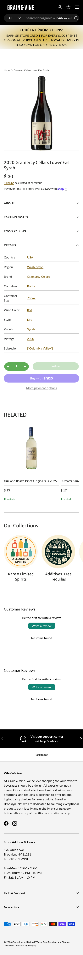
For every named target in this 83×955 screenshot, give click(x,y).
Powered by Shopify (25, 945)
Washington (35, 267)
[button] (68, 7)
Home (7, 70)
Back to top (41, 754)
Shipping (9, 183)
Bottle (31, 286)
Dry (29, 319)
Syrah (31, 329)
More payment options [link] (41, 388)
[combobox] (41, 18)
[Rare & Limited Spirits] (20, 551)
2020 (30, 338)
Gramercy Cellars (38, 276)
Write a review (42, 626)
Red (29, 310)
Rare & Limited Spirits (21, 576)
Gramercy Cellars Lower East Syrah (31, 70)
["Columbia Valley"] (40, 348)
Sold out (56, 366)
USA (30, 257)
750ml (31, 298)
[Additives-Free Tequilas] (58, 551)
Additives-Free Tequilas (58, 576)
